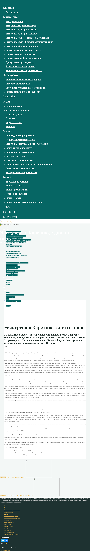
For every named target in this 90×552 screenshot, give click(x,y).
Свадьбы (6, 514)
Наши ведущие (7, 520)
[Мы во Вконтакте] (6, 541)
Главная (6, 505)
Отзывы (6, 528)
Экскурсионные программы (11, 516)
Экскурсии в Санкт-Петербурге (12, 518)
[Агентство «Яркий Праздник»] (8, 222)
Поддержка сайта (5, 550)
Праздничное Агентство (10, 508)
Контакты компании (9, 532)
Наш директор (7, 530)
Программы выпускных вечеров (12, 510)
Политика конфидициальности (11, 534)
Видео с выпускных (9, 522)
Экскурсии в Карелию (5, 242)
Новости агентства (8, 526)
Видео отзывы (7, 524)
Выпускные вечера (8, 512)
